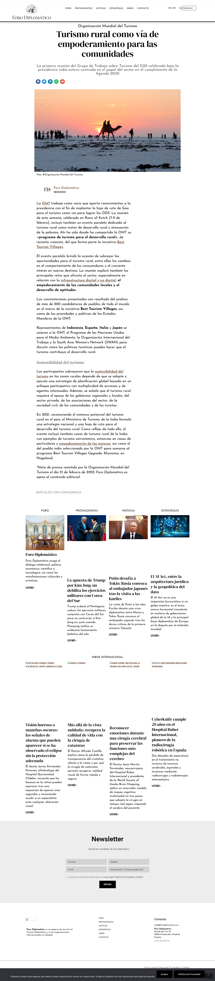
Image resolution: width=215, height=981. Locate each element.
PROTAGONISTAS (83, 8)
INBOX (130, 8)
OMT (46, 203)
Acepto (164, 974)
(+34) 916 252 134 (161, 941)
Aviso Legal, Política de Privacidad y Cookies (123, 877)
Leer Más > (72, 640)
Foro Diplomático (41, 554)
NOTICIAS (101, 8)
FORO (68, 8)
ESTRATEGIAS (116, 8)
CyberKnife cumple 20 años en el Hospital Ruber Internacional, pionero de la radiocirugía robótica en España (169, 734)
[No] (208, 976)
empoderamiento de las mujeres (84, 443)
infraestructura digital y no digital (88, 280)
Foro (45, 511)
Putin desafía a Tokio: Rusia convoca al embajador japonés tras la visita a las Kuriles (128, 588)
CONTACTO (143, 8)
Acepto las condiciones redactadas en (106, 877)
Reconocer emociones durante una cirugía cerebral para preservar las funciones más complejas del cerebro (128, 743)
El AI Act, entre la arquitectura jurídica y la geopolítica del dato (170, 584)
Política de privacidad (189, 974)
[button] (38, 81)
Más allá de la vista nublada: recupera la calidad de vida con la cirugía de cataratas (86, 735)
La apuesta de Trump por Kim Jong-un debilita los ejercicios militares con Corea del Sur (86, 590)
